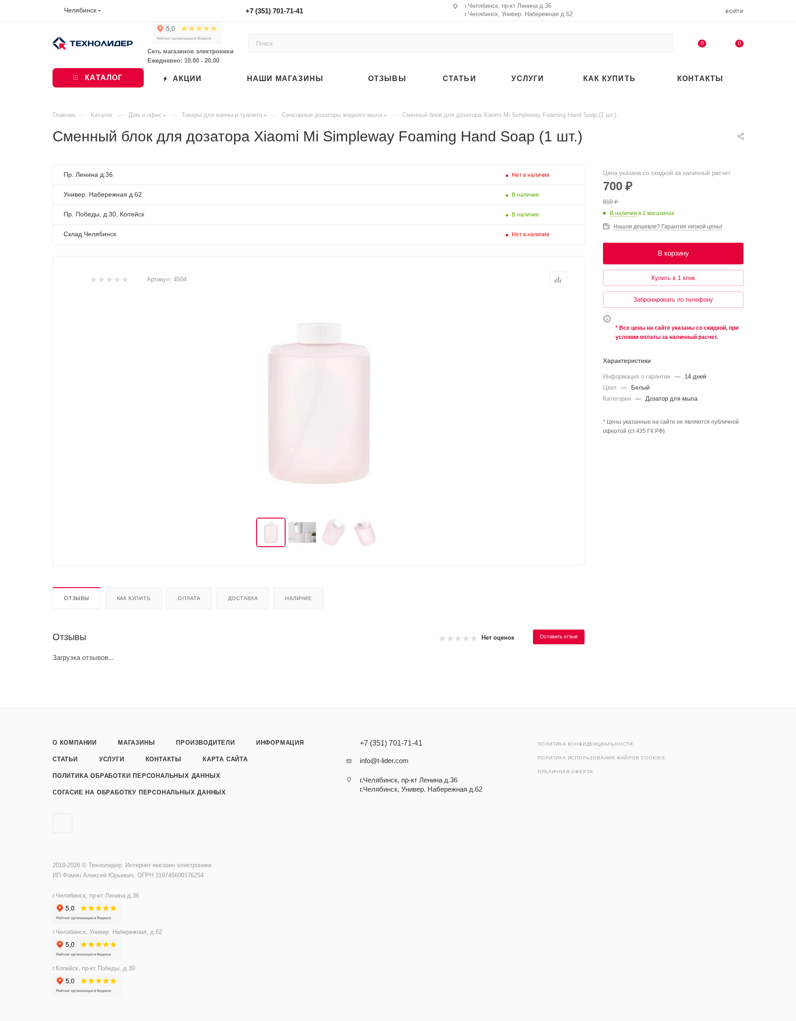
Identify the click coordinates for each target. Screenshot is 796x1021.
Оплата (189, 598)
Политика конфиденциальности (585, 744)
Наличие (298, 598)
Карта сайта (225, 759)
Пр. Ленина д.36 (88, 174)
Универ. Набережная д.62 (103, 194)
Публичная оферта (565, 771)
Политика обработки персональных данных (136, 775)
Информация (280, 742)
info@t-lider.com (384, 760)
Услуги (111, 759)
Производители (205, 742)
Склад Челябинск (90, 234)
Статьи (65, 759)
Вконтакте (62, 823)
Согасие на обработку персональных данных (139, 792)
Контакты (163, 759)
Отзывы (76, 598)
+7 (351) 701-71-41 (274, 11)
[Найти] (661, 43)
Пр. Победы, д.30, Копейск (104, 214)
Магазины (136, 742)
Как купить (134, 598)
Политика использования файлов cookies (601, 757)
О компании (75, 742)
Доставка (243, 598)
